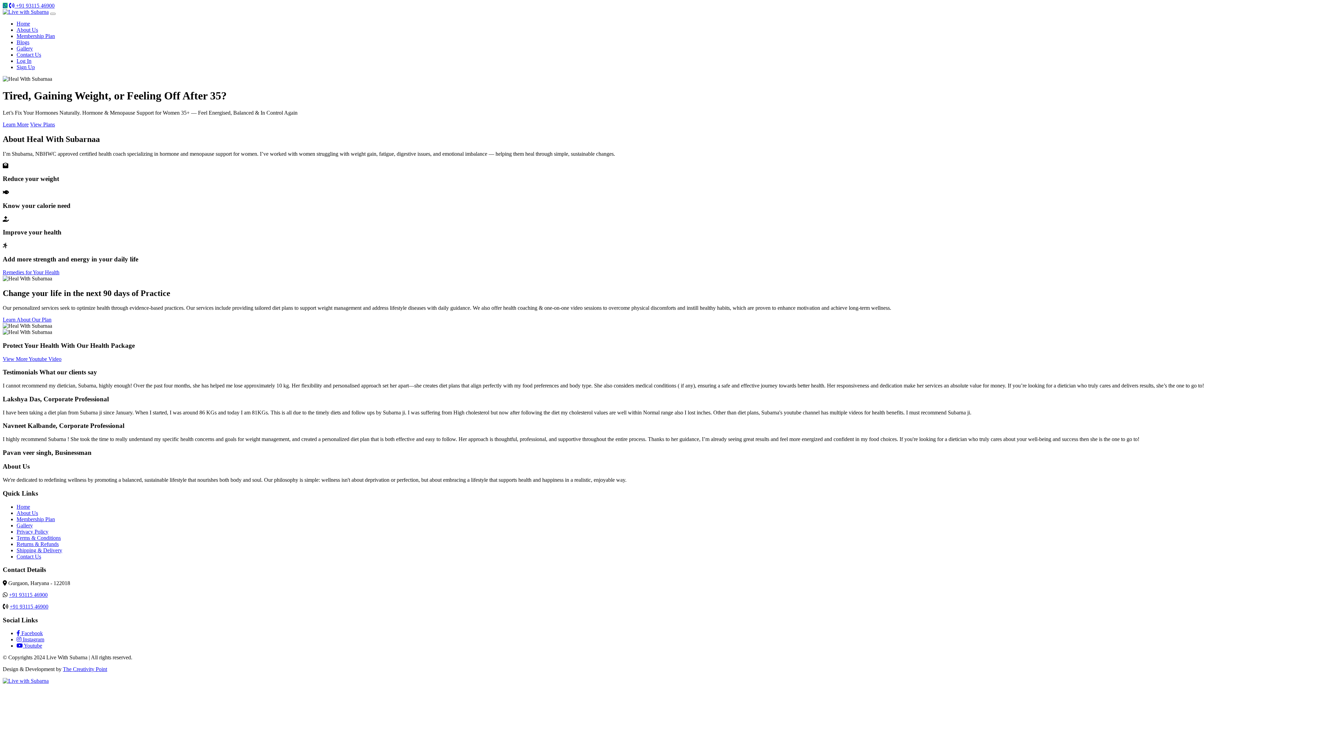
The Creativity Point (85, 669)
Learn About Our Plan (27, 320)
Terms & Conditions (39, 538)
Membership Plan (36, 36)
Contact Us (29, 55)
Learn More (16, 124)
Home (23, 24)
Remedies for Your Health (31, 272)
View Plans (42, 124)
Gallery (25, 48)
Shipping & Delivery (39, 550)
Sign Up (26, 67)
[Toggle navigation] (53, 14)
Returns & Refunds (38, 544)
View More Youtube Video (32, 359)
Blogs (23, 42)
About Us (27, 30)
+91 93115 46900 (35, 6)
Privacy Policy (32, 532)
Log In (24, 61)
